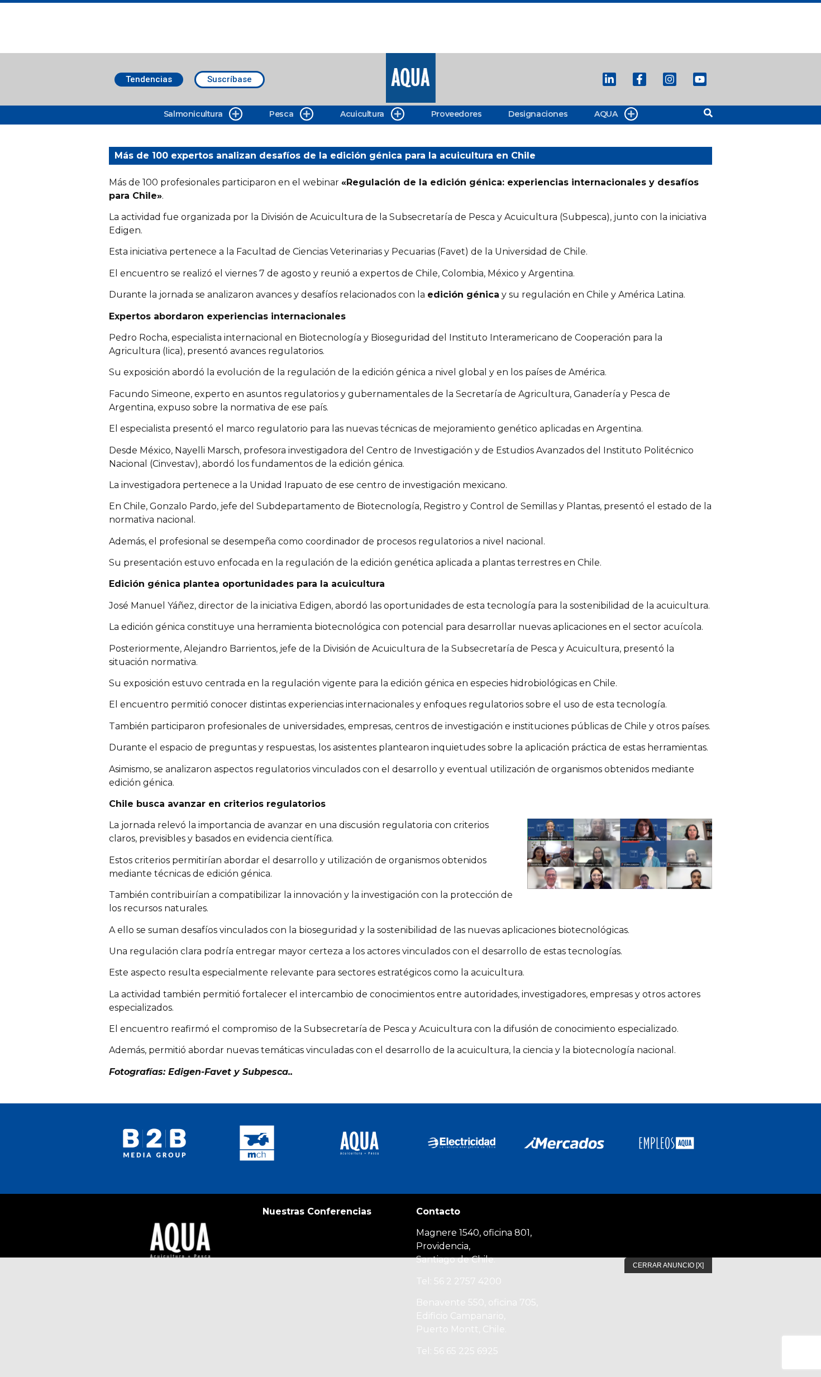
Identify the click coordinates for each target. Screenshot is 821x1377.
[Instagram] (669, 79)
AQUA (605, 114)
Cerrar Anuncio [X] (668, 1265)
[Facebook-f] (639, 79)
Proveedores (456, 114)
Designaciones (537, 114)
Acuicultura (362, 114)
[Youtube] (700, 79)
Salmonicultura (193, 114)
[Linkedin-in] (609, 79)
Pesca (281, 114)
